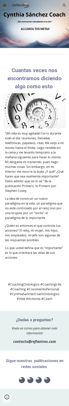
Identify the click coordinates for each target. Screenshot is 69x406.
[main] (34, 78)
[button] (4, 5)
